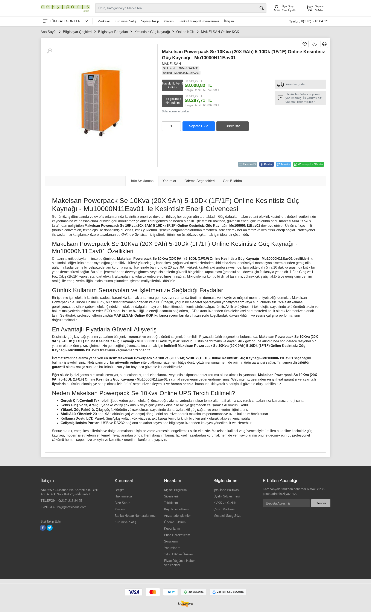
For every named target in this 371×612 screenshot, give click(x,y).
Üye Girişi (288, 6)
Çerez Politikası (224, 509)
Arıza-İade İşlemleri (177, 515)
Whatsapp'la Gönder (310, 164)
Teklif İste (232, 126)
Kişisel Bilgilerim (175, 490)
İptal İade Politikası (226, 490)
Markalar (103, 21)
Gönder (321, 503)
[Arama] (261, 8)
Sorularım (171, 541)
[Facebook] (43, 528)
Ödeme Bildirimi (175, 522)
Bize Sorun (122, 503)
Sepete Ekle (198, 126)
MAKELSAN (171, 64)
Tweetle (285, 164)
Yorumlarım (172, 548)
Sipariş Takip (150, 21)
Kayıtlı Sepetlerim (176, 509)
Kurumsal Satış (125, 21)
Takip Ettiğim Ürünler (178, 554)
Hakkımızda (123, 496)
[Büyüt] (49, 51)
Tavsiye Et (249, 164)
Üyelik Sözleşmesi (226, 496)
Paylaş (268, 164)
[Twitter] (50, 528)
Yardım (169, 21)
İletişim (229, 21)
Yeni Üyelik (289, 10)
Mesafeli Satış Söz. (227, 515)
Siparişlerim (172, 496)
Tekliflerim (171, 503)
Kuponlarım (172, 528)
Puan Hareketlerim (177, 535)
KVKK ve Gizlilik (224, 503)
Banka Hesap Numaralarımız (198, 21)
